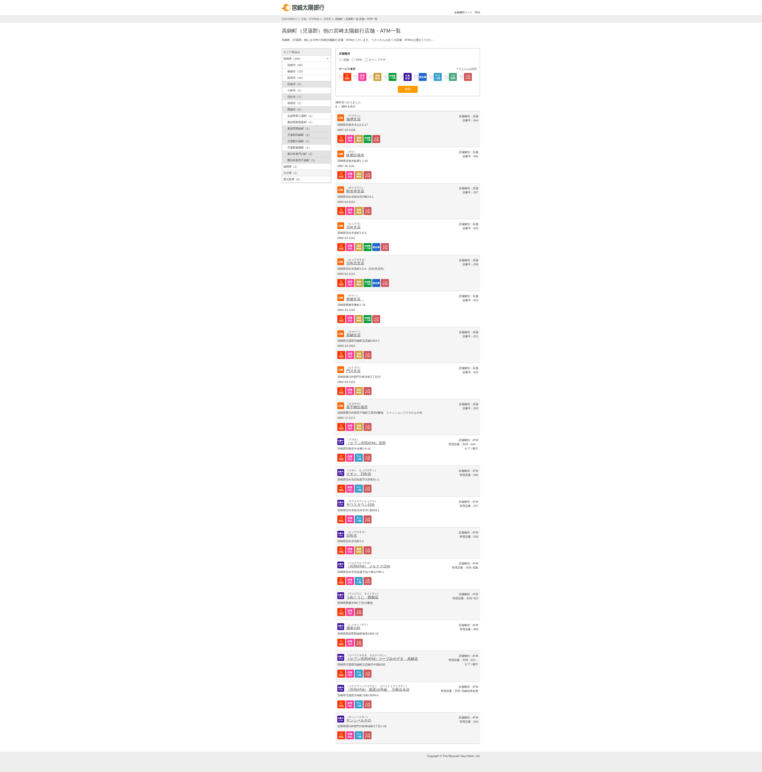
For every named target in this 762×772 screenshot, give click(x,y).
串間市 (295, 103)
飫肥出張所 (355, 155)
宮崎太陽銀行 (289, 18)
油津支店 (353, 119)
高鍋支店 (353, 335)
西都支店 (355, 299)
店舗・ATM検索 (310, 18)
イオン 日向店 (358, 474)
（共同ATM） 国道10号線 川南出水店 (378, 690)
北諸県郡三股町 (300, 115)
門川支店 (353, 371)
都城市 (295, 71)
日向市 (295, 96)
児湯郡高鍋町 (299, 134)
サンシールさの (358, 720)
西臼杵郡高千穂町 (302, 160)
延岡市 (295, 77)
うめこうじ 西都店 (362, 597)
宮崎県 (327, 18)
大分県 (291, 173)
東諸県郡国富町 (300, 122)
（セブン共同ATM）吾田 (366, 443)
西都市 (295, 109)
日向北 (351, 536)
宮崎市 (295, 65)
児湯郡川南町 (299, 141)
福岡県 (291, 166)
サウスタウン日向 (360, 505)
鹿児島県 (292, 179)
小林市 (295, 90)
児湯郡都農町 (299, 147)
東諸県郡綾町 (299, 128)
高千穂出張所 (357, 407)
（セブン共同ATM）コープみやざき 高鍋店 (382, 659)
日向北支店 (355, 263)
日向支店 (353, 227)
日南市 (295, 84)
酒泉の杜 (353, 628)
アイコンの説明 (468, 68)
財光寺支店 (355, 191)
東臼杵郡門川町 (300, 153)
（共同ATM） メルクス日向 (368, 566)
